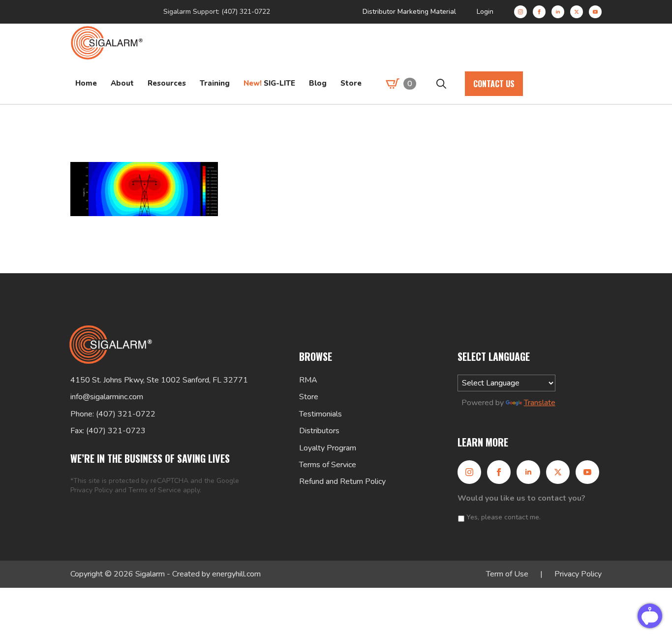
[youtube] (595, 11)
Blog (318, 83)
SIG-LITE (269, 83)
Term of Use (507, 574)
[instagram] (520, 11)
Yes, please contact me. (503, 517)
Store (351, 83)
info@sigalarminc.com (106, 396)
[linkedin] (557, 11)
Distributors (319, 430)
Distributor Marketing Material (409, 11)
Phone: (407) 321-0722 (112, 414)
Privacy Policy (91, 490)
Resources (167, 83)
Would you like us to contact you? (521, 498)
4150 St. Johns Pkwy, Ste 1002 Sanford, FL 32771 (159, 380)
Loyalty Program (327, 448)
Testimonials (320, 414)
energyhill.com (236, 574)
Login (485, 11)
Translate (539, 402)
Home (86, 83)
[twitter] (576, 11)
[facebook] (539, 11)
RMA (308, 380)
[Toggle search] (441, 83)
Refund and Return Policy (342, 481)
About (122, 83)
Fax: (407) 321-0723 (108, 430)
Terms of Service (154, 490)
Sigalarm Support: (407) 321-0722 (216, 11)
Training (215, 83)
